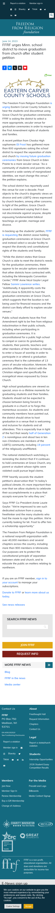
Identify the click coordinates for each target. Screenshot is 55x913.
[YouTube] (41, 9)
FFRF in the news (15, 678)
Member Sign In (9, 791)
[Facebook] (11, 9)
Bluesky (22, 9)
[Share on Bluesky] (9, 68)
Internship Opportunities (41, 760)
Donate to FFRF (11, 592)
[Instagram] (15, 9)
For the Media (37, 781)
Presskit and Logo (37, 786)
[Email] (15, 15)
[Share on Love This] (25, 68)
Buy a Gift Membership (13, 801)
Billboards (34, 791)
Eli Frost (21, 144)
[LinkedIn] (11, 15)
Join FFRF (28, 645)
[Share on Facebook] (4, 68)
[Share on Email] (20, 68)
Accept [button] (28, 906)
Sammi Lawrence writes (25, 284)
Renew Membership (11, 796)
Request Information (39, 719)
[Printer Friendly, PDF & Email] (48, 75)
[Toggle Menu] (4, 3)
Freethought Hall (37, 714)
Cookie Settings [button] (13, 906)
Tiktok (34, 9)
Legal (32, 737)
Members (7, 781)
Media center (12, 684)
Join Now (6, 786)
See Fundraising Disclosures (13, 735)
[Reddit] (45, 9)
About (33, 709)
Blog (7, 672)
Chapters (33, 724)
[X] (29, 9)
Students (34, 754)
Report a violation (17, 3)
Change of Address (11, 806)
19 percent (43, 445)
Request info (27, 654)
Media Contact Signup (39, 796)
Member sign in (36, 3)
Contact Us (8, 709)
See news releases (13, 605)
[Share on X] (15, 68)
